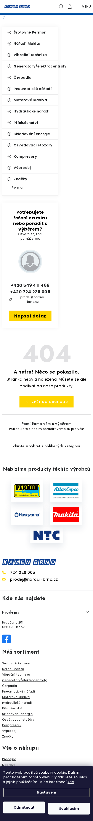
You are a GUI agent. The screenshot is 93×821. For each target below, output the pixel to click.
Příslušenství (26, 122)
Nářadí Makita (27, 43)
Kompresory (25, 156)
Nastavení (46, 792)
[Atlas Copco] (66, 490)
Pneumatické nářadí (33, 88)
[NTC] (46, 535)
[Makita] (66, 514)
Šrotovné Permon (30, 32)
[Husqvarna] (27, 514)
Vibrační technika (30, 54)
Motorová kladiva (30, 100)
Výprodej (22, 167)
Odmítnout (24, 807)
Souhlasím (69, 808)
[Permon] (27, 490)
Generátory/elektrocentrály (36, 66)
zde (71, 781)
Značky (20, 178)
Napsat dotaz (30, 316)
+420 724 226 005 (30, 292)
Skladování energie (32, 133)
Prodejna (9, 759)
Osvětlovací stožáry (33, 145)
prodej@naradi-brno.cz (33, 299)
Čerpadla (22, 77)
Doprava (9, 765)
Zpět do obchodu (50, 402)
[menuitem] (30, 187)
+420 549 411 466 (30, 285)
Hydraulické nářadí (32, 111)
